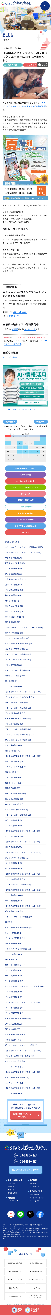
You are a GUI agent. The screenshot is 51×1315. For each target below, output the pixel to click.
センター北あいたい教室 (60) (17, 638)
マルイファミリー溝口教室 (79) (18, 659)
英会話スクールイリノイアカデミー (36, 1296)
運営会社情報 (12, 1193)
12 (25, 447)
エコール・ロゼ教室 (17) (15, 965)
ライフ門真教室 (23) (13, 975)
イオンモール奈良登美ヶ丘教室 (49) (20, 1056)
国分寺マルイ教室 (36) (14, 606)
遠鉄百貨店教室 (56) (13, 847)
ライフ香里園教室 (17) (14, 981)
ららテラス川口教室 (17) (15, 804)
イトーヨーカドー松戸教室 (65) (18, 718)
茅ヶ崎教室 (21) (11, 681)
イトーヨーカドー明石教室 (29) (18, 1018)
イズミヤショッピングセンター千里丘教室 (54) (24, 986)
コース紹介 (12, 1183)
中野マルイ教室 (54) (13, 558)
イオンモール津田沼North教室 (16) (20, 734)
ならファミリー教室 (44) (15, 1061)
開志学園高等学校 (15, 1271)
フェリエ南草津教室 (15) (15, 879)
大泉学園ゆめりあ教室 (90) (16, 579)
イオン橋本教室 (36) (13, 665)
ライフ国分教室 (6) (13, 970)
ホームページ (30, 329)
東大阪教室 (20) (11, 959)
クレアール (36, 1288)
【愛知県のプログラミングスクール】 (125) (23, 852)
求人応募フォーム (36, 1187)
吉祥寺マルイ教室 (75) (14, 611)
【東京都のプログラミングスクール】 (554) (23, 552)
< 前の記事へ (10, 421)
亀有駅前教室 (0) (12, 600)
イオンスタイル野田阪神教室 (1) (18, 927)
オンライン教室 (10, 357)
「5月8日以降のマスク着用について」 (19, 409)
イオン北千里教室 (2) (14, 997)
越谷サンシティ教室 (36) (15, 782)
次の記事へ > (41, 421)
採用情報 (33, 1180)
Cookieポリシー (35, 1201)
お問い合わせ (34, 1195)
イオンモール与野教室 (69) (16, 766)
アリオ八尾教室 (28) (13, 954)
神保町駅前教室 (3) (13, 595)
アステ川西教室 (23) (13, 1024)
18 (19, 451)
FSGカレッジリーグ (36, 1280)
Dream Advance (15, 1296)
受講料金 (11, 1187)
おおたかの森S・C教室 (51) (16, 702)
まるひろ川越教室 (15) (14, 761)
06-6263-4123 (26, 1161)
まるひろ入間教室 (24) (14, 799)
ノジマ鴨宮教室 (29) (13, 686)
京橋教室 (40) (10, 922)
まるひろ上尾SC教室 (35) (15, 793)
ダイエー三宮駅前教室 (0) (15, 1034)
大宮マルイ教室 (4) (13, 777)
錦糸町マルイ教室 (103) (15, 563)
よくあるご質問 (36, 1191)
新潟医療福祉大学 (36, 1263)
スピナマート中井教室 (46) (16, 1082)
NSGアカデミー (14, 1288)
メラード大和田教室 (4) (14, 932)
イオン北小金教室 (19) (14, 724)
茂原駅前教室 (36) (12, 750)
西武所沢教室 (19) (12, 788)
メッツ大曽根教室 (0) (14, 863)
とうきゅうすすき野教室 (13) (17, 649)
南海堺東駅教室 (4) (13, 943)
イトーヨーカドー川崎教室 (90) (18, 654)
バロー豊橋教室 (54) (13, 868)
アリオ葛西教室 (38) (13, 574)
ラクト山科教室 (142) (14, 895)
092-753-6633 (19, 311)
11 (19, 447)
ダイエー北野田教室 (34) (15, 938)
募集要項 (33, 1183)
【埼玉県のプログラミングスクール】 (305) (23, 756)
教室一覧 (11, 1190)
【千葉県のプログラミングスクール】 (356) (23, 691)
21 (37, 451)
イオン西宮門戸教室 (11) (15, 1013)
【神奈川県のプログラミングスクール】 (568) (24, 627)
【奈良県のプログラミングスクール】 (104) (23, 1050)
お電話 (15, 329)
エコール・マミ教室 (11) (15, 1066)
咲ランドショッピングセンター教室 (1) (21, 1045)
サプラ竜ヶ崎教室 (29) (14, 836)
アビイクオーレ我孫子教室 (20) (18, 740)
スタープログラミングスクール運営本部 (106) (24, 547)
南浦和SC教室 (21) (12, 772)
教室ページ (14, 316)
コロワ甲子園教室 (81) (14, 1007)
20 (31, 451)
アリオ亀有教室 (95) (13, 568)
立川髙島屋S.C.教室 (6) (14, 616)
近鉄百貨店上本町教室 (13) (16, 911)
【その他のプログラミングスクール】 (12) (22, 1088)
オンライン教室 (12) (13, 1093)
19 (25, 451)
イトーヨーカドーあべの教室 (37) (19, 916)
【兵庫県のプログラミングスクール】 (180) (23, 1002)
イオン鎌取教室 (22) (13, 745)
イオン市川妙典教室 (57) (15, 713)
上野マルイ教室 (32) (13, 584)
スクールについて (15, 1180)
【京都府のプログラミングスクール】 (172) (23, 890)
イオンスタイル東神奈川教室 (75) (19, 643)
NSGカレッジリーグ (15, 1280)
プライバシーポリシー (37, 1198)
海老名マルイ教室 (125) (15, 675)
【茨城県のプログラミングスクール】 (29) (22, 831)
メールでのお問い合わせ (27, 1169)
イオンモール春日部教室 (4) (16, 809)
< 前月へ (11, 434)
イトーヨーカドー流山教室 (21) (18, 708)
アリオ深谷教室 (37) (13, 825)
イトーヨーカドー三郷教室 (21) (18, 815)
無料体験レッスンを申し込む (22, 1115)
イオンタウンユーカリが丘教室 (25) (20, 697)
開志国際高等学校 (36, 1271)
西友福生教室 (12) (12, 622)
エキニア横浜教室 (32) (14, 633)
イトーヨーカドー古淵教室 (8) (17, 670)
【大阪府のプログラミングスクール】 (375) (23, 906)
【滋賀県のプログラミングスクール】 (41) (22, 874)
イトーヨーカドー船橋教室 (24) (18, 729)
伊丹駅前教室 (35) (12, 1029)
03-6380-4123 (26, 1155)
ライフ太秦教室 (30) (13, 900)
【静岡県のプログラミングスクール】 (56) (22, 841)
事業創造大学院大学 (15, 1263)
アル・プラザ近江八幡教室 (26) (18, 884)
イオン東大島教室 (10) (14, 590)
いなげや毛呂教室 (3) (14, 820)
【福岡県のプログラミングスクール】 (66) (22, 1072)
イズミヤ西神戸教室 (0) (14, 1040)
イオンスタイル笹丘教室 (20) (17, 1077)
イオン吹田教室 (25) (13, 991)
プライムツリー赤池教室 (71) (17, 858)
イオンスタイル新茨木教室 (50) (18, 949)
